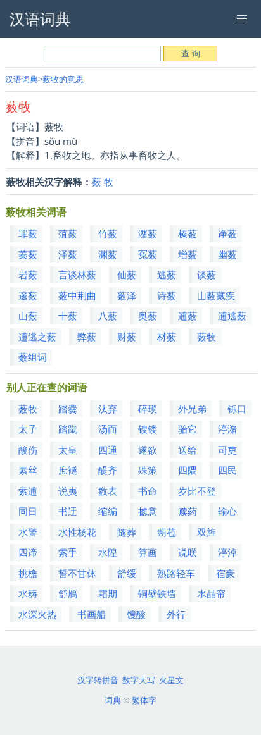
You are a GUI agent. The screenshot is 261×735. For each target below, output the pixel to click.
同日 (27, 511)
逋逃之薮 (37, 336)
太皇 (67, 449)
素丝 (27, 470)
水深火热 (37, 614)
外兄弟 (192, 408)
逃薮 (166, 274)
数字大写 (138, 680)
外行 (176, 614)
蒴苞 (166, 532)
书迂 (67, 511)
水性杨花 (77, 532)
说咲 (187, 552)
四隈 (187, 470)
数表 (107, 491)
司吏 (227, 449)
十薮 (67, 315)
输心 (227, 511)
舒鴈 (67, 593)
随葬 (126, 532)
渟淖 (227, 552)
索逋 (27, 491)
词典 (113, 700)
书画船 (91, 614)
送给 (187, 449)
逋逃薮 (232, 315)
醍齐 (107, 470)
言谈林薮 (77, 274)
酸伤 (27, 449)
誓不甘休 (77, 573)
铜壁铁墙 (157, 593)
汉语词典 (21, 79)
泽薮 (67, 254)
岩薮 (27, 274)
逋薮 (187, 315)
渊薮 (107, 254)
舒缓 (126, 573)
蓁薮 (27, 254)
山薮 (27, 315)
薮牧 (206, 336)
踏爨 (67, 408)
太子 (27, 429)
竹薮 (107, 233)
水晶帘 (211, 593)
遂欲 (147, 449)
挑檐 (27, 573)
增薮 (187, 254)
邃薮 (27, 295)
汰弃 (107, 408)
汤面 (107, 429)
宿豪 (225, 573)
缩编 (107, 511)
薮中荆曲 (77, 295)
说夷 (67, 491)
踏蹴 (67, 429)
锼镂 (147, 429)
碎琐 (147, 408)
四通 (107, 449)
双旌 (206, 532)
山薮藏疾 (216, 295)
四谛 (27, 552)
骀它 (187, 429)
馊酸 (136, 614)
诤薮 (227, 233)
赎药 (187, 511)
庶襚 (67, 470)
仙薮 (126, 274)
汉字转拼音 (97, 680)
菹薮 (67, 233)
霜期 (107, 593)
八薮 (107, 315)
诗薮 (166, 295)
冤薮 (147, 254)
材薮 (166, 336)
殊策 (147, 470)
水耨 (27, 593)
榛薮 (187, 233)
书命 (147, 491)
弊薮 (86, 336)
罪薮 (27, 233)
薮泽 (126, 295)
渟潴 (227, 429)
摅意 (147, 511)
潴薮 (147, 233)
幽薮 (227, 254)
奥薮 (147, 315)
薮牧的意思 (63, 79)
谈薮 (206, 274)
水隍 (107, 552)
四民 (227, 470)
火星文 (171, 680)
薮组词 (32, 356)
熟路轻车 (176, 573)
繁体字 (144, 700)
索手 (67, 552)
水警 (27, 532)
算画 (147, 552)
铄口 (236, 408)
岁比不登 (197, 491)
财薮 (126, 336)
